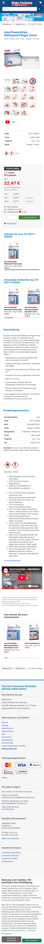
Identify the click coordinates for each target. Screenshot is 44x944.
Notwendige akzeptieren (11, 939)
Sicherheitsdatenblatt (12, 561)
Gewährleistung (8, 731)
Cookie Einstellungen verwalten (14, 746)
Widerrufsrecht (7, 728)
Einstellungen (7, 934)
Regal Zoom (20, 24)
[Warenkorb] (40, 2)
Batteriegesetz (7, 740)
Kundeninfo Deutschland (11, 853)
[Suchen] (39, 9)
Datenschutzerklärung (16, 930)
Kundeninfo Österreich (10, 855)
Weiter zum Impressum (10, 838)
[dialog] (22, 910)
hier (19, 601)
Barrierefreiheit (7, 743)
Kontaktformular (8, 809)
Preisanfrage (11, 223)
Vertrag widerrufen (9, 749)
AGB (3, 734)
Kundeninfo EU (7, 861)
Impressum (31, 930)
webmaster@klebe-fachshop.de (14, 803)
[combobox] (19, 9)
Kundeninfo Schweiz (9, 858)
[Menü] (3, 2)
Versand (5, 722)
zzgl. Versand (15, 187)
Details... (5, 778)
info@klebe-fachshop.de (24, 797)
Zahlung (5, 725)
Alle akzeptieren (32, 940)
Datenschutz (6, 737)
